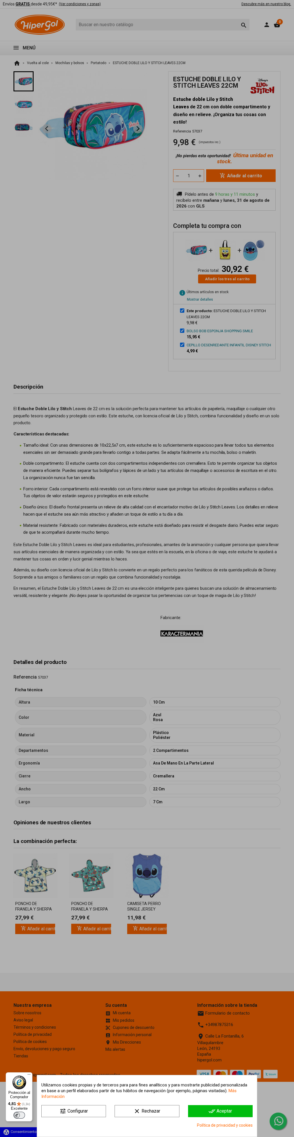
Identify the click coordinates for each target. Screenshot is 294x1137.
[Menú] (29, 1075)
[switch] (19, 1115)
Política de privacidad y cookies (225, 1125)
